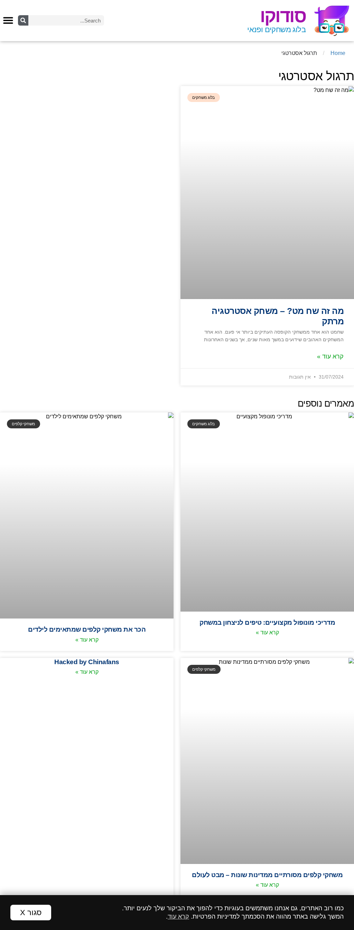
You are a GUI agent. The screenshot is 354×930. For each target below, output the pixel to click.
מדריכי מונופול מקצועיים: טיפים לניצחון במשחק (267, 622)
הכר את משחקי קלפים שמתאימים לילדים (87, 629)
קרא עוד (178, 916)
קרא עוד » (330, 356)
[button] (8, 20)
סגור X (30, 912)
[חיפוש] (23, 20)
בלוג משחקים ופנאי (276, 29)
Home (337, 53)
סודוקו (283, 16)
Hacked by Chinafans (86, 662)
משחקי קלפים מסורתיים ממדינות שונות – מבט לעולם (267, 874)
